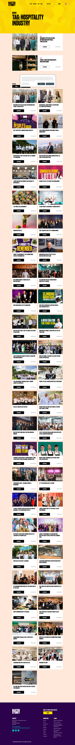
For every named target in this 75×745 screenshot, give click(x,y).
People (44, 727)
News (41, 4)
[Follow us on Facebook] (13, 730)
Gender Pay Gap (57, 728)
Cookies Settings (25, 83)
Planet (44, 729)
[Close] (54, 76)
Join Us (47, 713)
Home (44, 720)
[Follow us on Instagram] (18, 730)
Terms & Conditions (58, 720)
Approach (34, 4)
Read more (45, 47)
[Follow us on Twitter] (16, 730)
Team (38, 4)
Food (44, 725)
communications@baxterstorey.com (21, 727)
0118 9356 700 (16, 726)
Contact (45, 736)
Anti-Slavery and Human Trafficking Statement (58, 725)
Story (31, 4)
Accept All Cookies (50, 83)
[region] (38, 80)
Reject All (41, 83)
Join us (59, 4)
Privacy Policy (57, 722)
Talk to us (49, 4)
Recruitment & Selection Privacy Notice (58, 736)
